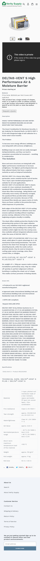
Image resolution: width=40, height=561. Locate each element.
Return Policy (9, 516)
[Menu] (36, 4)
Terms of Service (10, 521)
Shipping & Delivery (11, 511)
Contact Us (8, 506)
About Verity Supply (11, 492)
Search (6, 487)
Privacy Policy (9, 527)
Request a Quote (9, 111)
